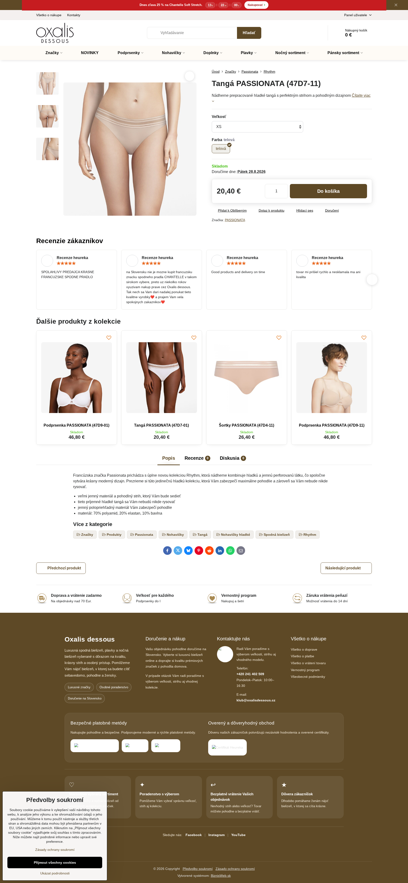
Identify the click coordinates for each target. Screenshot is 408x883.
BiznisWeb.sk (221, 876)
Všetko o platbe (302, 656)
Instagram (216, 835)
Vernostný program (305, 670)
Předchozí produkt (64, 568)
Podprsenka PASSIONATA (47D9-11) (331, 425)
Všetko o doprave (304, 649)
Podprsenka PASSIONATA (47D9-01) (76, 425)
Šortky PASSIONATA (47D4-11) (246, 425)
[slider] (66, 263)
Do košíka (328, 191)
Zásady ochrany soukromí (235, 869)
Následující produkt (343, 568)
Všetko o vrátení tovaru (308, 663)
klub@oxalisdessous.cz (256, 700)
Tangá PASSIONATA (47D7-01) (161, 425)
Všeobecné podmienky (308, 677)
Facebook (194, 835)
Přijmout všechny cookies (55, 862)
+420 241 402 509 (250, 674)
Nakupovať (256, 5)
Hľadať (249, 33)
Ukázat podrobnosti (55, 873)
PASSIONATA (235, 220)
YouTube (238, 835)
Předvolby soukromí (198, 869)
